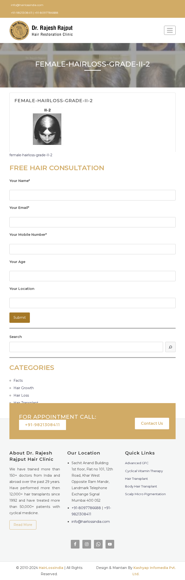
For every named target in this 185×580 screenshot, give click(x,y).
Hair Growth (23, 388)
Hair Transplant (25, 403)
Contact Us (152, 423)
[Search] (170, 347)
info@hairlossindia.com (91, 521)
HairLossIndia (51, 568)
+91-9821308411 (42, 425)
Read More (22, 525)
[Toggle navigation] (170, 30)
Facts (18, 380)
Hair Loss (21, 395)
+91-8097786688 (86, 508)
